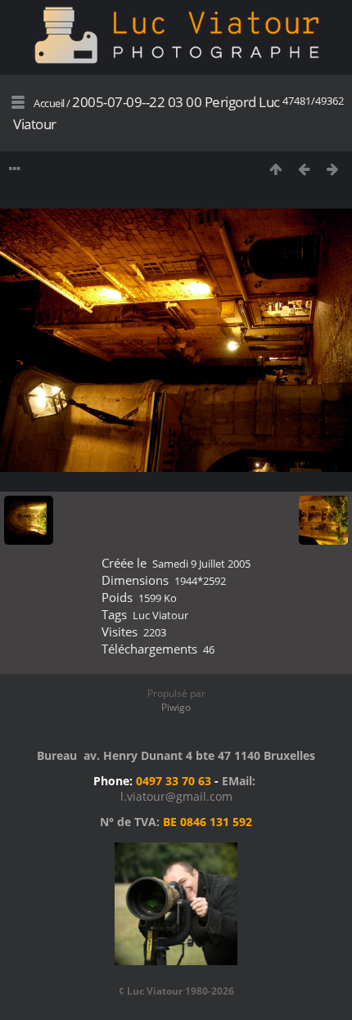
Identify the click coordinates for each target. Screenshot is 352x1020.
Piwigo (176, 707)
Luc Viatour (160, 615)
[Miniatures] (275, 169)
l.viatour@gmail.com (176, 796)
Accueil (49, 103)
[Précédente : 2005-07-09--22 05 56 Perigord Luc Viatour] (304, 169)
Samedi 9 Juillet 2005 (201, 563)
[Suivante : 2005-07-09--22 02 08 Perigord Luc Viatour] (332, 169)
